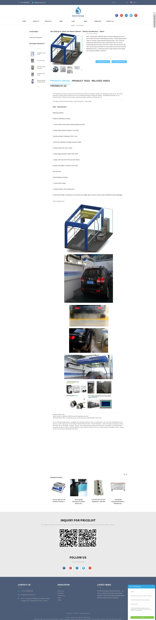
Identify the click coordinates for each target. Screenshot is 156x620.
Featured (80, 25)
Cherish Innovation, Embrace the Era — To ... (111, 591)
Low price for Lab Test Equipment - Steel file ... (98, 501)
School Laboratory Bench (52, 619)
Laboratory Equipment (35, 37)
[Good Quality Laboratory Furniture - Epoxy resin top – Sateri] (78, 487)
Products (48, 21)
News (85, 21)
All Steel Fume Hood (41, 74)
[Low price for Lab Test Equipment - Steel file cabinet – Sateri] (98, 487)
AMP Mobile (86, 617)
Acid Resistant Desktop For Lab (111, 95)
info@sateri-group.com (40, 2)
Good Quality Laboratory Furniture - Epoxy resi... (79, 501)
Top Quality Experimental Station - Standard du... (118, 501)
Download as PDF (120, 61)
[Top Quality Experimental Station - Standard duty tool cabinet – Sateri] (118, 487)
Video (61, 21)
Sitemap (80, 617)
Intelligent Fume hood (41, 53)
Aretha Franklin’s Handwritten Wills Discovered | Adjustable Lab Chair (70, 416)
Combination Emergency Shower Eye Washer (90, 95)
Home (24, 21)
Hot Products (74, 617)
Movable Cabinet (57, 97)
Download (97, 21)
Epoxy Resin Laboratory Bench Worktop (95, 619)
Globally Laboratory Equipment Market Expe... (111, 595)
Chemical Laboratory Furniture (114, 619)
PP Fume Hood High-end (41, 67)
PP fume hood (41, 60)
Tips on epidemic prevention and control (109, 593)
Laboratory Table (79, 619)
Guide (67, 617)
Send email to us (104, 61)
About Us (36, 21)
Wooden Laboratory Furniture (67, 619)
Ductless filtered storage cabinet (41, 81)
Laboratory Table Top (39, 619)
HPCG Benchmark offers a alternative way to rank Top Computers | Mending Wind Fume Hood (77, 417)
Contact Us (110, 21)
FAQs (73, 21)
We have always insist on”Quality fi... (108, 597)
